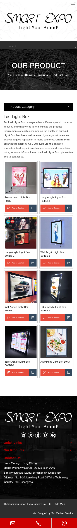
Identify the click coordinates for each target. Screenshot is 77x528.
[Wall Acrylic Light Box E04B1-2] (21, 287)
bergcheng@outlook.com (47, 472)
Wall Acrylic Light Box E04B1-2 (16, 308)
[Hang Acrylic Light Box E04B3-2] (21, 232)
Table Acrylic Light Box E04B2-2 (17, 363)
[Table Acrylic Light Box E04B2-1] (56, 287)
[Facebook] (45, 435)
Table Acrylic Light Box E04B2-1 (53, 308)
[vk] (53, 435)
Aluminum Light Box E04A (55, 361)
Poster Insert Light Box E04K (17, 199)
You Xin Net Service (62, 513)
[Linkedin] (23, 435)
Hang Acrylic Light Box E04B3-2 (17, 254)
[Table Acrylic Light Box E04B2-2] (21, 341)
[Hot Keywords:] (74, 46)
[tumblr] (38, 435)
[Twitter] (31, 435)
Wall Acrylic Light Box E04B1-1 (52, 254)
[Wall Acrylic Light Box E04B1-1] (56, 232)
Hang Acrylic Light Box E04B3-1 (53, 199)
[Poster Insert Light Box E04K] (21, 177)
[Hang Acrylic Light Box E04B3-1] (56, 177)
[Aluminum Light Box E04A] (56, 341)
